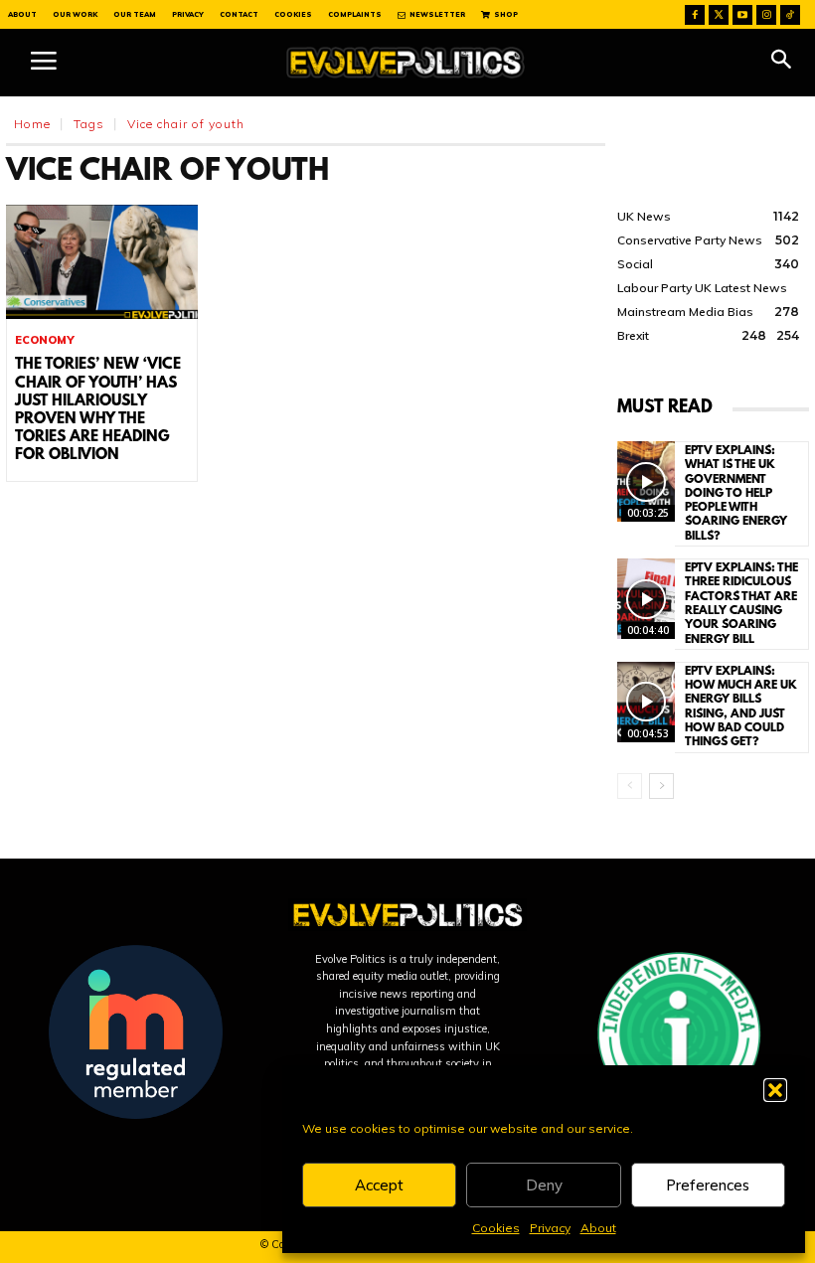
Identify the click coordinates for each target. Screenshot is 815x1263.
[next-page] (661, 786)
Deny (544, 1185)
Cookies (496, 1227)
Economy (45, 340)
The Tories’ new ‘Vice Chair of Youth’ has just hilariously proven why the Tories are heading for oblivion (98, 410)
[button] (775, 1090)
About (598, 1227)
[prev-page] (629, 786)
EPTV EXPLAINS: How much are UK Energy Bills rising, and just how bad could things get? (741, 707)
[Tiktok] (790, 15)
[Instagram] (766, 15)
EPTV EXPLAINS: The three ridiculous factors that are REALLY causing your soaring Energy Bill (741, 603)
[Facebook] (695, 15)
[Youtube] (742, 15)
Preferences (707, 1185)
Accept (379, 1185)
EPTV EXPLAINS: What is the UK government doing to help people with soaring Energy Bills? (736, 494)
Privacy (550, 1227)
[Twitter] (719, 15)
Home (32, 123)
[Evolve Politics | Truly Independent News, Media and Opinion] (405, 63)
